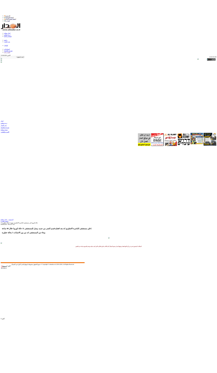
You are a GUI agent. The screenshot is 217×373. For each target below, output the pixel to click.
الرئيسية (11, 219)
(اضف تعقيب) (4, 221)
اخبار (2, 121)
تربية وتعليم (4, 123)
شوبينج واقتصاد (5, 127)
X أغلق (9, 266)
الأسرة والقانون (5, 132)
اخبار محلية (4, 219)
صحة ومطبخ (4, 130)
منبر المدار (4, 125)
